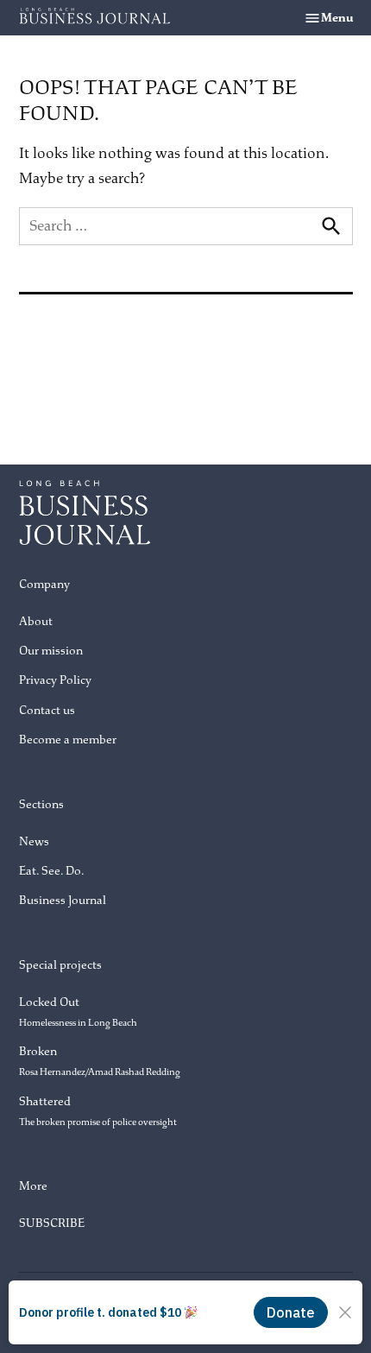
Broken (99, 1061)
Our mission (51, 650)
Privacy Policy (55, 680)
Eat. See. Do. (51, 870)
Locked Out (78, 1011)
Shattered (98, 1111)
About (36, 621)
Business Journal (62, 900)
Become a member (67, 739)
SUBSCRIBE (52, 1223)
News (34, 841)
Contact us (47, 710)
